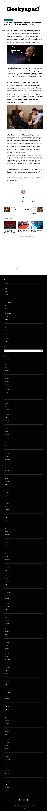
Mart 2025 (7, 406)
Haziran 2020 (7, 564)
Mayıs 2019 (7, 601)
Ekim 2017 (7, 653)
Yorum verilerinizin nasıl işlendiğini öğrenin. (31, 268)
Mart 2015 (7, 739)
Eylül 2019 (7, 589)
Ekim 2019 (7, 587)
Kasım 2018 (7, 617)
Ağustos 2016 (7, 692)
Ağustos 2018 (7, 626)
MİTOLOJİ (7, 322)
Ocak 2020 (7, 578)
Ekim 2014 (7, 753)
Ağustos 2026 (7, 359)
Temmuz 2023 (7, 462)
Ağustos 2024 (7, 425)
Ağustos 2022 (7, 492)
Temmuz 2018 (7, 628)
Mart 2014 (7, 773)
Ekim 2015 (7, 720)
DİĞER (6, 285)
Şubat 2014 (7, 776)
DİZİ (6, 288)
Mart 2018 (7, 639)
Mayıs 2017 (7, 667)
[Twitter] (3, 36)
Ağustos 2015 (7, 726)
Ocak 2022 (7, 512)
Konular (6, 316)
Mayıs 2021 (7, 534)
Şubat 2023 (7, 475)
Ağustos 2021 (7, 525)
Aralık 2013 (7, 781)
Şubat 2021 (7, 542)
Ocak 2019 (7, 612)
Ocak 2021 (7, 545)
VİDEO (6, 341)
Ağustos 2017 (7, 659)
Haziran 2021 (7, 531)
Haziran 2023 (7, 464)
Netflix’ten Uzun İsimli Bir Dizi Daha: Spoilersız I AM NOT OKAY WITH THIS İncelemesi (30, 211)
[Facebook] (3, 34)
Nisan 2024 (7, 437)
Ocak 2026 (7, 378)
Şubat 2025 (7, 409)
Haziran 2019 (7, 598)
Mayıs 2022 (7, 500)
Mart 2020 (7, 573)
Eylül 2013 (7, 789)
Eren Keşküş (7, 26)
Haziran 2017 (7, 664)
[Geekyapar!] (23, 9)
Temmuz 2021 (7, 528)
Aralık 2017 (7, 648)
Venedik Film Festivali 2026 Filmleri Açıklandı (23, 231)
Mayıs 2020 (7, 567)
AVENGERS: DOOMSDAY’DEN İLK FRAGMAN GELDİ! (36, 231)
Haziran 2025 (7, 398)
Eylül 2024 (7, 423)
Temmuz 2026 (7, 361)
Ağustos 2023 (7, 459)
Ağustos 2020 (7, 559)
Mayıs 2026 (7, 367)
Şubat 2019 (7, 609)
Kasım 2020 (7, 550)
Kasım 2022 (7, 484)
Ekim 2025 (7, 387)
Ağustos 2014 (7, 759)
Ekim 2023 (7, 453)
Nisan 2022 (7, 503)
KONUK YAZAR (8, 313)
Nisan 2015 (7, 737)
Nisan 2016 (7, 703)
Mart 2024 (7, 439)
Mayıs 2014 (7, 767)
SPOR (6, 333)
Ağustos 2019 (7, 592)
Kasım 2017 (7, 651)
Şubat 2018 (7, 642)
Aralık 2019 (7, 581)
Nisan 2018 (7, 637)
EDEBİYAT (7, 291)
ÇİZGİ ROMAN (7, 283)
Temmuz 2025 (7, 395)
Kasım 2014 (7, 751)
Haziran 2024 (7, 431)
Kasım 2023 (7, 450)
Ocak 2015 (7, 745)
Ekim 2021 (7, 520)
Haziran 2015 (7, 731)
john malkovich (19, 185)
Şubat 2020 (7, 575)
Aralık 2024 (7, 414)
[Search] (38, 1)
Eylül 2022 (7, 489)
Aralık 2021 (7, 514)
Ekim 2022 (7, 487)
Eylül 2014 (7, 756)
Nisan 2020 (7, 570)
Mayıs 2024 (7, 434)
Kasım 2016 (7, 684)
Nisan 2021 (7, 537)
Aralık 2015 (7, 714)
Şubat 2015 (7, 742)
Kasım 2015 (7, 717)
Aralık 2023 (7, 448)
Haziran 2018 (7, 631)
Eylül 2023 (7, 456)
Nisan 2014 (7, 770)
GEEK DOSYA (7, 299)
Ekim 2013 (7, 787)
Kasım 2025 (7, 384)
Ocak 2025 (7, 412)
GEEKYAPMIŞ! (7, 305)
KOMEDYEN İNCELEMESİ (9, 311)
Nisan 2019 (7, 603)
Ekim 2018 (7, 620)
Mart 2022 (7, 506)
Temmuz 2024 (7, 428)
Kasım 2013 (7, 784)
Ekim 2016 (7, 687)
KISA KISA (7, 308)
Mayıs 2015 (7, 734)
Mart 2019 (7, 606)
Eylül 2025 (7, 389)
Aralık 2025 (7, 381)
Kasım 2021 (7, 517)
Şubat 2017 (7, 676)
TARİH (6, 336)
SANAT (6, 330)
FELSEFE (6, 294)
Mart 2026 (7, 373)
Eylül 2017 (7, 656)
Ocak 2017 (7, 678)
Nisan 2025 (7, 403)
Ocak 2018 (7, 645)
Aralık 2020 (7, 548)
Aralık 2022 (7, 481)
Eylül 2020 (7, 556)
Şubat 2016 (7, 709)
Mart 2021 (7, 539)
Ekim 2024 (7, 420)
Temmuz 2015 (7, 728)
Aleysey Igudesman (9, 185)
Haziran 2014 (7, 764)
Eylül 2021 (7, 523)
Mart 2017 (7, 673)
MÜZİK (6, 324)
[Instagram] (27, 800)
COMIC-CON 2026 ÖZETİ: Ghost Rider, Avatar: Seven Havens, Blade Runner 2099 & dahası (9, 232)
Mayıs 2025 (7, 400)
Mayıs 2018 (7, 634)
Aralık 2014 (7, 748)
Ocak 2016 (7, 712)
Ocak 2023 (7, 478)
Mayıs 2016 (7, 701)
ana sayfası (19, 167)
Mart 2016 (7, 706)
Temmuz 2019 (7, 595)
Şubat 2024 (7, 442)
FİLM (6, 297)
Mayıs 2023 (7, 467)
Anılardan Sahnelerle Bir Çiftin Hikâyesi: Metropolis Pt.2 (16, 211)
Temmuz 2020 (7, 562)
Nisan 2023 (7, 470)
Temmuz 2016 (7, 695)
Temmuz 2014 (7, 762)
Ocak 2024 (7, 445)
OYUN (6, 327)
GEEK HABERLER (8, 302)
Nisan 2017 (7, 670)
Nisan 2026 (7, 370)
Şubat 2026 (7, 375)
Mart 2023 (7, 473)
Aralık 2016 (7, 681)
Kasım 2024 (7, 417)
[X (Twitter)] (23, 800)
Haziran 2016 (7, 698)
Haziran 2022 (7, 498)
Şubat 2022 (7, 509)
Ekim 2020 (7, 553)
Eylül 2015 (7, 723)
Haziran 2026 (7, 364)
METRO (6, 319)
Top (24, 808)
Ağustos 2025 (7, 392)
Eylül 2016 (7, 689)
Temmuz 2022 (7, 495)
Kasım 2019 (7, 584)
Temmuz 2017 (7, 662)
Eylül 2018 (7, 623)
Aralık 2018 (7, 614)
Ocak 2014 (7, 778)
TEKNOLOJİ (7, 338)
